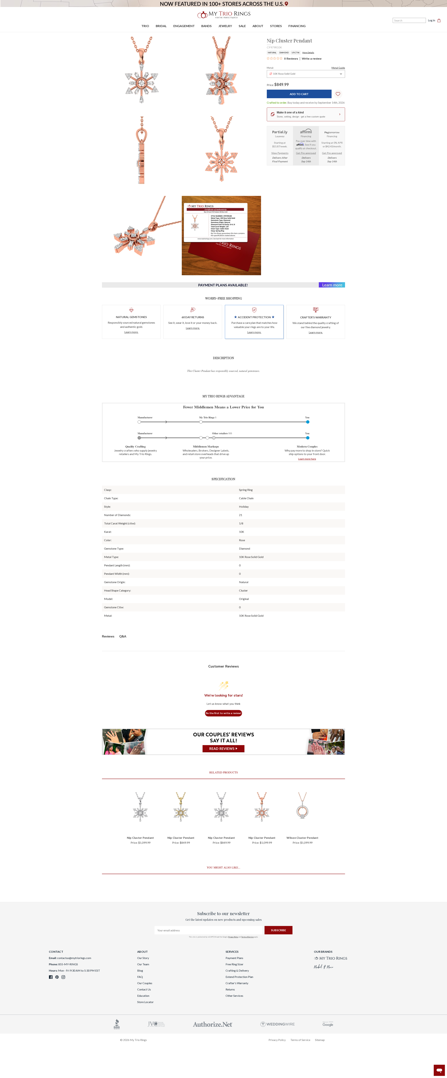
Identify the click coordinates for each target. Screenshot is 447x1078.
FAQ (140, 976)
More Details (308, 52)
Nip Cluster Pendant (140, 837)
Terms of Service (247, 937)
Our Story (143, 958)
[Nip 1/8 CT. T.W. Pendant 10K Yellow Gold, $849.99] (181, 810)
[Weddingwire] (277, 1023)
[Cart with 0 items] (440, 20)
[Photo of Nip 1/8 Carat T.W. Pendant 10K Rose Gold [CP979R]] (141, 76)
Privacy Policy (233, 937)
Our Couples (144, 983)
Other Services (234, 995)
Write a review (312, 58)
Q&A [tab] (122, 636)
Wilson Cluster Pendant (302, 837)
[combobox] (306, 74)
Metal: (306, 67)
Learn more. (131, 332)
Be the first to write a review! (223, 713)
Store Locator (145, 1002)
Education (143, 995)
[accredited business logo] (117, 1023)
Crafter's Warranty (237, 983)
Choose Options (140, 827)
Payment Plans (234, 958)
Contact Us (144, 989)
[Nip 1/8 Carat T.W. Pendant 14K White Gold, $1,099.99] (140, 810)
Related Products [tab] (223, 772)
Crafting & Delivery (237, 970)
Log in (431, 20)
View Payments (279, 153)
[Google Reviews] (328, 1023)
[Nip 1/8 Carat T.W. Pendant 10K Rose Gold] (221, 235)
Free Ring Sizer (234, 964)
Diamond (284, 52)
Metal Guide (338, 67)
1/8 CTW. (295, 52)
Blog (140, 970)
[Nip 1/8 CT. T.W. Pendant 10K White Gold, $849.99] (221, 810)
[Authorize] (212, 1023)
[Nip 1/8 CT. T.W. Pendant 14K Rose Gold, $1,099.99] (262, 810)
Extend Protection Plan (239, 976)
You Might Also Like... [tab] (223, 867)
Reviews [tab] (108, 636)
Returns (230, 989)
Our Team (143, 964)
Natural (272, 52)
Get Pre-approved (306, 153)
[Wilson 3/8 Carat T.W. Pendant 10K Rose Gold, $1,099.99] (302, 810)
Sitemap (320, 1039)
